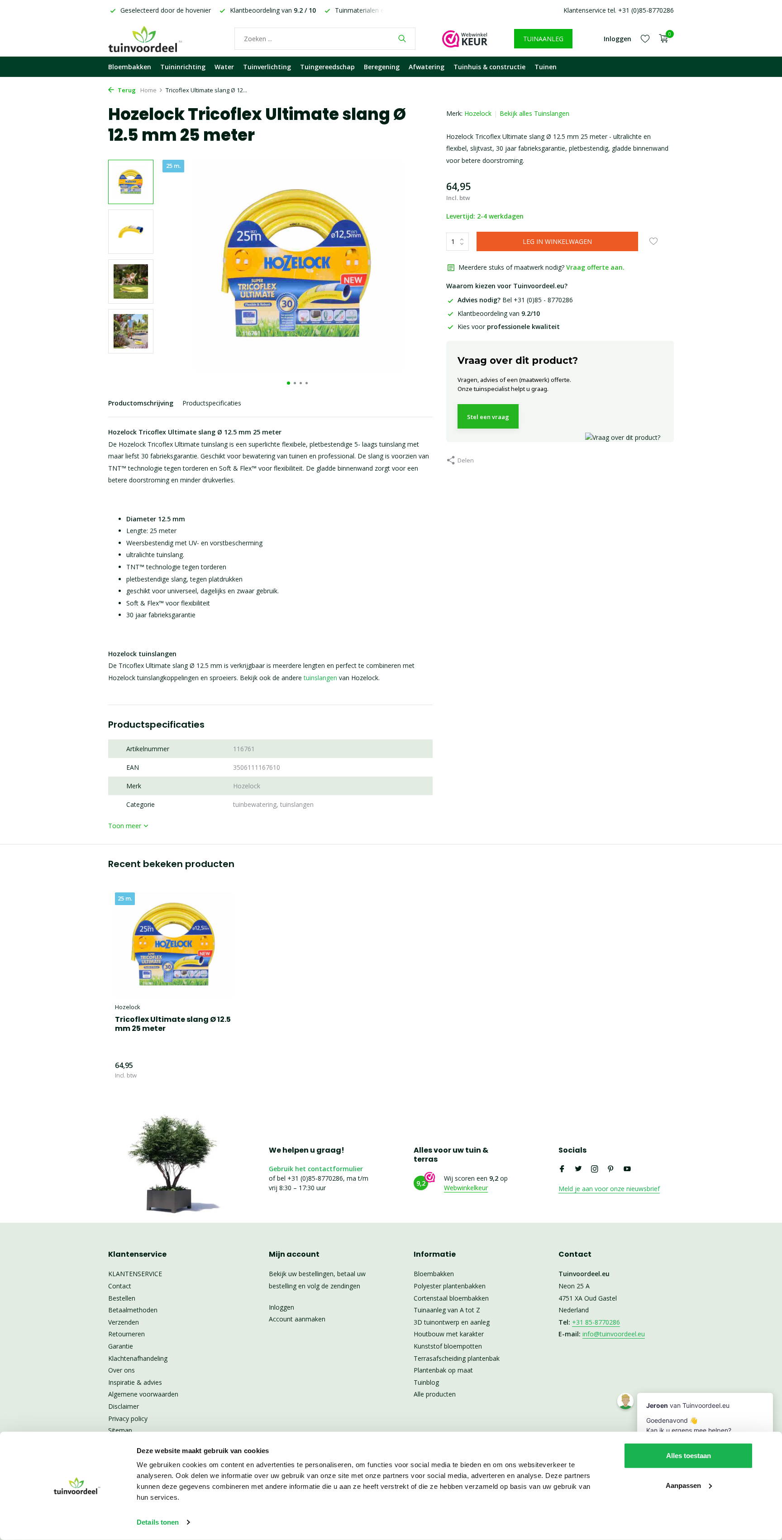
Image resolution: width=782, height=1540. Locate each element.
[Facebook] (562, 1169)
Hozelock (477, 113)
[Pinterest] (611, 1169)
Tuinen (545, 66)
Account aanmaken (297, 1319)
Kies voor (509, 326)
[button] (288, 383)
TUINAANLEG (543, 38)
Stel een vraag (488, 417)
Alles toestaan (688, 1455)
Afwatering (426, 66)
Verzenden (123, 1322)
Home (148, 90)
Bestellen (121, 1298)
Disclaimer (123, 1406)
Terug (126, 90)
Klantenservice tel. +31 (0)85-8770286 (618, 10)
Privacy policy (128, 1418)
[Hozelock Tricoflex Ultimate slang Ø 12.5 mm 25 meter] (174, 945)
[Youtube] (627, 1169)
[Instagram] (594, 1169)
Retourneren (126, 1334)
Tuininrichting (182, 66)
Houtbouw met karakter (449, 1334)
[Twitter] (578, 1169)
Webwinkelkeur (466, 1187)
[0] (661, 38)
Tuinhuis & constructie (489, 66)
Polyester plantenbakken (450, 1286)
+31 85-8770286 (596, 1322)
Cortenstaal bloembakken (451, 1298)
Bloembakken (129, 66)
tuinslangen (320, 677)
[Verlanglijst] (645, 38)
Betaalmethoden (132, 1310)
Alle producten (435, 1394)
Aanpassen (683, 1485)
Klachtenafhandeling (137, 1358)
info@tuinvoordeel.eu (613, 1334)
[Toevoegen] (217, 1070)
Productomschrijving (140, 403)
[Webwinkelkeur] (464, 38)
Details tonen (158, 1522)
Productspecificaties (211, 403)
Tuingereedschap (327, 66)
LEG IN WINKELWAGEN (557, 241)
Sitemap (120, 1430)
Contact (119, 1286)
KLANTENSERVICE (135, 1273)
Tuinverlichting (267, 66)
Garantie (120, 1346)
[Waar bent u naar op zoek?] (402, 38)
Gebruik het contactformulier (316, 1168)
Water (224, 66)
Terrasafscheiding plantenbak (457, 1358)
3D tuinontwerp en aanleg (452, 1322)
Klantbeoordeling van (499, 313)
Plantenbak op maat (443, 1370)
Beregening (382, 66)
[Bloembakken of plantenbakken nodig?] (158, 38)
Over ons (121, 1370)
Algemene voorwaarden (143, 1394)
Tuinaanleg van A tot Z (447, 1310)
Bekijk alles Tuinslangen (534, 113)
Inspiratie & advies (135, 1382)
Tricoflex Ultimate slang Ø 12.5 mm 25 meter (173, 1024)
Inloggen (281, 1307)
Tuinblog (426, 1382)
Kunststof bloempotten (448, 1346)
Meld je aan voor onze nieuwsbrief (609, 1188)
